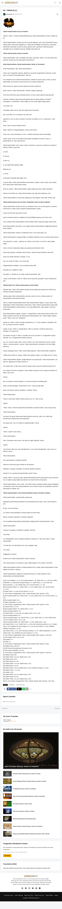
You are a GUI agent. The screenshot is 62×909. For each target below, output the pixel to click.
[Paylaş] (57, 14)
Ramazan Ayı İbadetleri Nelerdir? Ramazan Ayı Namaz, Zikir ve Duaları (31, 833)
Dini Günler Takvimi (8, 895)
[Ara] (59, 2)
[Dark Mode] (55, 2)
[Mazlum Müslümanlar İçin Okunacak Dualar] (7, 819)
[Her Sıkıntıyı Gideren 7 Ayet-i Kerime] (7, 804)
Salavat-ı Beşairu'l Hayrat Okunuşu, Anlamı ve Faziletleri (27, 826)
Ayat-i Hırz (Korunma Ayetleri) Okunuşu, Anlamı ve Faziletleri (29, 796)
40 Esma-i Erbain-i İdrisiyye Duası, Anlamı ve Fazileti (26, 773)
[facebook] (25, 888)
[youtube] (32, 888)
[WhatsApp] (23, 689)
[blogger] (39, 888)
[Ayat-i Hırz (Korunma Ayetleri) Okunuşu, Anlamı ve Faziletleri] (7, 796)
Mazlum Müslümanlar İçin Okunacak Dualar (24, 818)
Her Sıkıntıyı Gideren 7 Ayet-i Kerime (22, 803)
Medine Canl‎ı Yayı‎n (39, 895)
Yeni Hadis (7, 855)
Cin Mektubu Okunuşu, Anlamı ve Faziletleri (24, 788)
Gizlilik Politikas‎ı (49, 895)
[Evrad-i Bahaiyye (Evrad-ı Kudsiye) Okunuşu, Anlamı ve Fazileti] (7, 781)
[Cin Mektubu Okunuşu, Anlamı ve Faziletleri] (7, 789)
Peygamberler (12, 684)
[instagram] (29, 888)
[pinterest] (36, 888)
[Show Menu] (2, 2)
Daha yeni (4, 708)
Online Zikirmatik (19, 895)
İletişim (56, 895)
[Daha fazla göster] (30, 689)
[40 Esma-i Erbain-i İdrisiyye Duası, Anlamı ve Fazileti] (7, 774)
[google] (22, 888)
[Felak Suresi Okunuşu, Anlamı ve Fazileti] (7, 811)
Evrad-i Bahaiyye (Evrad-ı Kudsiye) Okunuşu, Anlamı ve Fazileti (29, 781)
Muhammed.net (35, 898)
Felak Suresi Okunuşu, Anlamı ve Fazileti (23, 811)
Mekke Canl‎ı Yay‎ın (28, 895)
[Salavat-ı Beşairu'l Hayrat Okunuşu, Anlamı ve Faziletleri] (7, 826)
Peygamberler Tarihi (20, 684)
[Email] (26, 689)
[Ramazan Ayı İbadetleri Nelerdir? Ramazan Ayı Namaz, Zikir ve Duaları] (7, 834)
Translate (14, 721)
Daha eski (57, 708)
